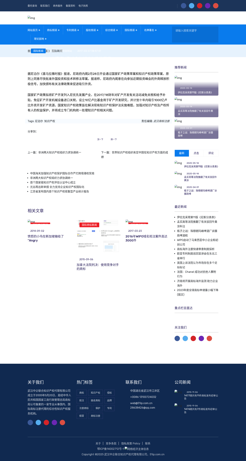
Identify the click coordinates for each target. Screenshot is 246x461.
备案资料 (70, 5)
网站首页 (33, 30)
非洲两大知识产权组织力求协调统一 (59, 152)
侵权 (109, 392)
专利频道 (71, 30)
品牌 (109, 400)
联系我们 (45, 5)
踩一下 (114, 139)
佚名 (52, 51)
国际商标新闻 (89, 224)
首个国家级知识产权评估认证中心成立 (53, 182)
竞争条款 (111, 443)
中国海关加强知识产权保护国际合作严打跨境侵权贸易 (62, 173)
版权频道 (91, 30)
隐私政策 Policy (130, 443)
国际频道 (130, 30)
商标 (81, 392)
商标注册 (95, 415)
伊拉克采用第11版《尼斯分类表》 (195, 92)
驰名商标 (95, 400)
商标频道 (52, 30)
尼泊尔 (39, 121)
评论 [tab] (211, 153)
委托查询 (32, 5)
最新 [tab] (181, 153)
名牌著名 (149, 30)
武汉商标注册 (161, 121)
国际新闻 (38, 50)
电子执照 (83, 5)
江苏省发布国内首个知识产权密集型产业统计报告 (59, 191)
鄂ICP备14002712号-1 (110, 448)
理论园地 (39, 38)
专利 (109, 408)
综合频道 (110, 30)
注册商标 (84, 408)
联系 (147, 443)
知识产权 (49, 121)
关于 (98, 443)
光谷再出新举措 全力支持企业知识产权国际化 (57, 187)
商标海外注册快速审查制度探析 (196, 249)
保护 (98, 408)
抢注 (81, 400)
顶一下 (100, 139)
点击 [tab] (196, 153)
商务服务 (57, 5)
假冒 (81, 415)
